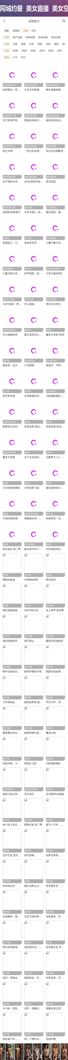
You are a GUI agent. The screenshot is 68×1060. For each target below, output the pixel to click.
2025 (24, 50)
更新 (6, 57)
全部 (6, 37)
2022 (51, 50)
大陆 (15, 43)
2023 (42, 50)
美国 (39, 43)
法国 (48, 43)
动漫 (25, 30)
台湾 (31, 43)
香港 (23, 43)
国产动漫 (17, 37)
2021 (60, 50)
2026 (15, 50)
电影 (6, 30)
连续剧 (16, 30)
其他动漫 (56, 37)
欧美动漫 (43, 37)
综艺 (34, 30)
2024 (33, 50)
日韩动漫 (30, 37)
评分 (23, 57)
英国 (56, 43)
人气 (15, 57)
